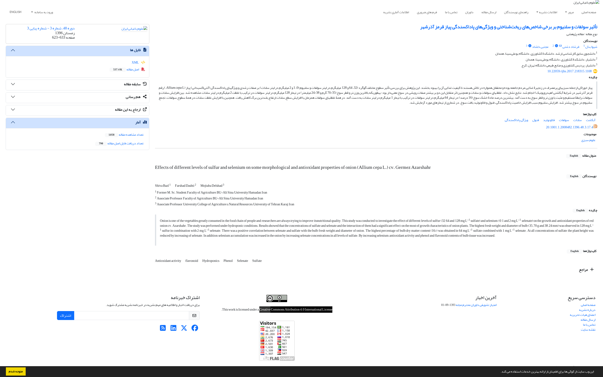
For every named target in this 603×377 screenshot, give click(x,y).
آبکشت (590, 120)
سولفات (564, 120)
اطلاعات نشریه (548, 12)
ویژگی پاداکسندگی (516, 120)
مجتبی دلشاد (540, 47)
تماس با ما (451, 12)
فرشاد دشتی (570, 47)
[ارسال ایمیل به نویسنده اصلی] (560, 46)
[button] (499, 372)
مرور (571, 12)
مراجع (584, 269)
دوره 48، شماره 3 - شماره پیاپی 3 (51, 28)
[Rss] (163, 329)
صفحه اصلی (589, 12)
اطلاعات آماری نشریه (396, 12)
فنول (535, 120)
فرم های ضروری (427, 12)
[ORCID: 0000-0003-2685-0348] (530, 46)
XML (135, 62)
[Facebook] (195, 329)
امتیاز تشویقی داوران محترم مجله (476, 305)
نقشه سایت (588, 329)
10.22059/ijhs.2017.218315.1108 (569, 71)
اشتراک (65, 315)
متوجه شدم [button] (16, 371)
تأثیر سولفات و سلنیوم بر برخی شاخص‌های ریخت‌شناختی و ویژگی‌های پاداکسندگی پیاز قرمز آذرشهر (508, 26)
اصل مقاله (126, 69)
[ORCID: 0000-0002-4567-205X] (556, 46)
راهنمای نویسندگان (516, 12)
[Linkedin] (173, 329)
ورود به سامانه (43, 12)
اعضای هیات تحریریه (582, 315)
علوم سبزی (588, 140)
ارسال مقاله (488, 12)
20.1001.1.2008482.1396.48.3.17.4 (569, 127)
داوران (469, 12)
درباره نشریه (587, 310)
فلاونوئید (549, 120)
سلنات (577, 120)
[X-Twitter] (184, 329)
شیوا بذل (591, 47)
